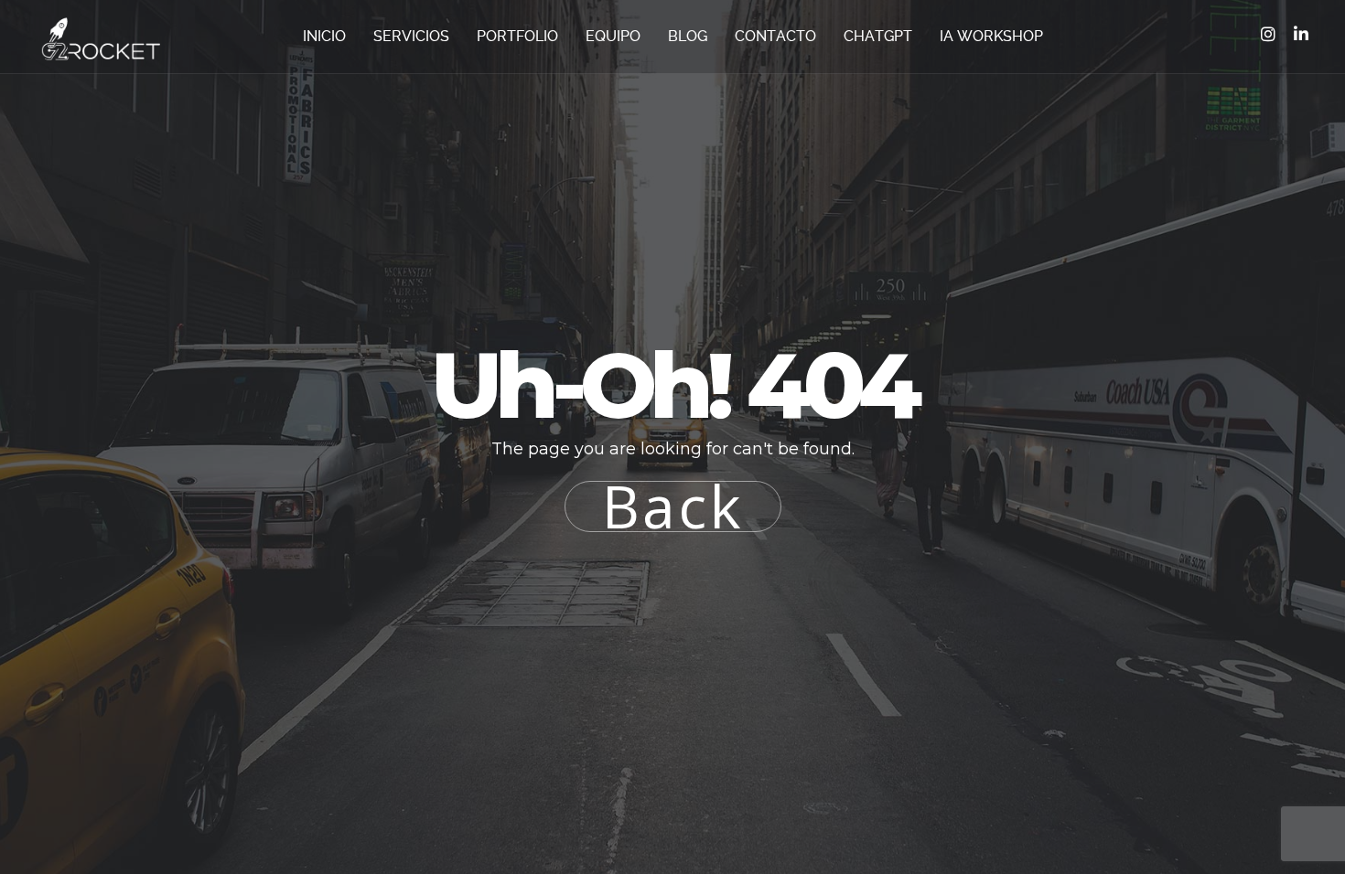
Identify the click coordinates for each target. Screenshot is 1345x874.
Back (673, 506)
